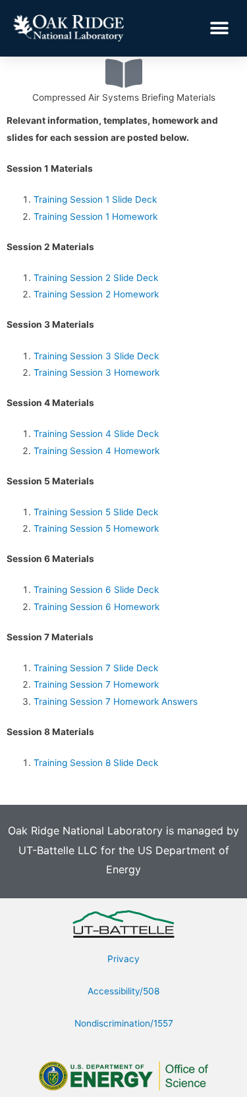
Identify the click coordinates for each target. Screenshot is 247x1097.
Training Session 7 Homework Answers (116, 701)
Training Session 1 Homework (95, 216)
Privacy (123, 959)
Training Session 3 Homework (96, 372)
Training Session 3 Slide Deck (96, 356)
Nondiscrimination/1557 (123, 1023)
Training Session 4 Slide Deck (96, 433)
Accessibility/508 (123, 991)
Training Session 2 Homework (96, 294)
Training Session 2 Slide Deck (96, 277)
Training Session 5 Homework (96, 528)
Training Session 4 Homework (96, 451)
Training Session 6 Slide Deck (96, 589)
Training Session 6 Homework (96, 606)
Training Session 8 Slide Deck (96, 762)
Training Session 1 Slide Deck (95, 199)
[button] (219, 28)
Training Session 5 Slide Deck (96, 512)
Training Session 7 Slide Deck (96, 668)
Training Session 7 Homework (96, 684)
